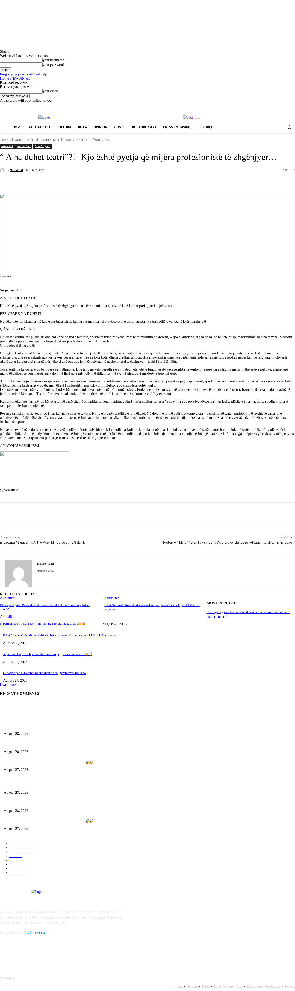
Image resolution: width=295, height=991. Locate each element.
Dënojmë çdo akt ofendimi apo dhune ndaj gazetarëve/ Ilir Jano (44, 673)
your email (50, 91)
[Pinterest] (75, 182)
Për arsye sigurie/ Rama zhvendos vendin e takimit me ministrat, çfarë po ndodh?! (57, 726)
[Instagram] (273, 106)
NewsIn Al (16, 170)
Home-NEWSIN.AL (15, 78)
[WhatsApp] (92, 182)
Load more (8, 685)
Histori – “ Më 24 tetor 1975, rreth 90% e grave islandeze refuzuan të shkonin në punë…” (229, 542)
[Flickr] (28, 953)
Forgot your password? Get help (23, 74)
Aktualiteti (16, 140)
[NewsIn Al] (3, 170)
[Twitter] (279, 106)
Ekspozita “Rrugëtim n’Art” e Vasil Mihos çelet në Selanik (42, 542)
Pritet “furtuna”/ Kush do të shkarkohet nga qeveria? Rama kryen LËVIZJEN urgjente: (60, 635)
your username (53, 60)
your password (53, 65)
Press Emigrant (42, 146)
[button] (289, 127)
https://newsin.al (45, 570)
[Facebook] (266, 106)
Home (4, 140)
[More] (109, 182)
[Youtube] (292, 106)
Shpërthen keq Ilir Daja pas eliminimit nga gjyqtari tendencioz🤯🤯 (42, 623)
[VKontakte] (52, 953)
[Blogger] (4, 953)
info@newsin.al (35, 932)
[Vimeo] (286, 106)
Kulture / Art (24, 146)
